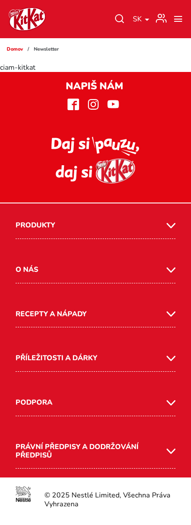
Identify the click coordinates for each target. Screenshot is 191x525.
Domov (15, 49)
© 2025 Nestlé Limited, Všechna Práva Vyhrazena (107, 499)
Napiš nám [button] (94, 86)
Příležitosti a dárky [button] (56, 358)
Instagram (93, 104)
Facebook (73, 104)
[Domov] (27, 19)
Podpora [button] (34, 402)
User (161, 16)
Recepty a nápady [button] (51, 314)
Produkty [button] (35, 225)
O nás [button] (27, 269)
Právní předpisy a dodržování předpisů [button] (77, 451)
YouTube (113, 104)
